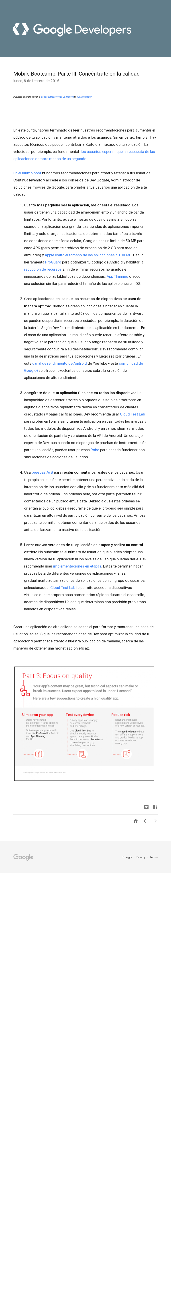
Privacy (141, 857)
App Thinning (117, 276)
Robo (95, 450)
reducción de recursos (43, 269)
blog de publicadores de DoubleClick (57, 97)
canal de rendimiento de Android (59, 363)
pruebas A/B (42, 472)
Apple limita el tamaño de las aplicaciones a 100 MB (88, 255)
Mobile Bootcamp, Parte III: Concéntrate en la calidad (76, 74)
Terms (154, 857)
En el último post (27, 173)
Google (127, 857)
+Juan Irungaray (84, 97)
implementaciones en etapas (77, 566)
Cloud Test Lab (132, 414)
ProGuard (53, 262)
